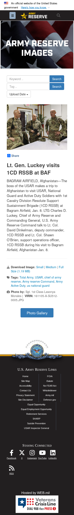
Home (25, 376)
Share (15, 155)
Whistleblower (50, 390)
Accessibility (25, 386)
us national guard (38, 285)
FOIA (49, 376)
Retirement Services (36, 414)
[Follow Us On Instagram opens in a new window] (32, 454)
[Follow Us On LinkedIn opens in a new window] (52, 454)
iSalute (49, 381)
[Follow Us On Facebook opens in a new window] (11, 454)
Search (56, 79)
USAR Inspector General (36, 428)
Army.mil (49, 395)
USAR (39, 277)
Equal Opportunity (36, 404)
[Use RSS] (11, 469)
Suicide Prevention (36, 423)
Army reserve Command (38, 281)
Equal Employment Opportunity (36, 409)
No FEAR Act (49, 386)
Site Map (25, 381)
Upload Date (18, 94)
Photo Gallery (37, 312)
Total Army (26, 277)
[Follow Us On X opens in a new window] (22, 454)
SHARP (36, 418)
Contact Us (25, 390)
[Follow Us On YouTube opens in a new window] (42, 454)
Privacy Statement (25, 395)
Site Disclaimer (25, 399)
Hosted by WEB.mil (35, 493)
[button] (36, 7)
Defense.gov (49, 399)
